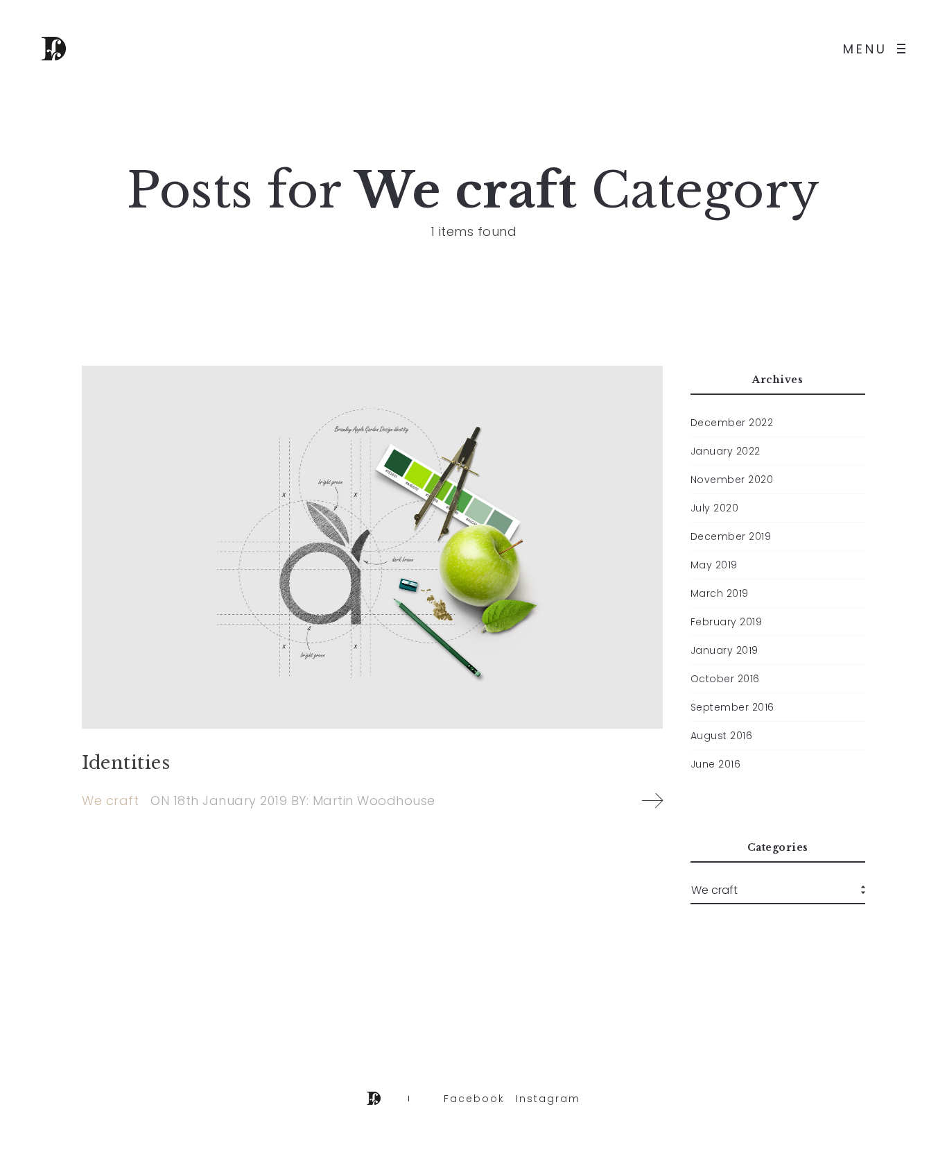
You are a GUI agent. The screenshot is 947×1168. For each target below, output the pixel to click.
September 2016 (732, 707)
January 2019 (724, 650)
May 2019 (714, 565)
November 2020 (732, 479)
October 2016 (725, 679)
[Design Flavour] (54, 48)
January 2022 (725, 451)
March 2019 (719, 593)
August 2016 (721, 736)
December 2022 (732, 423)
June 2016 (715, 764)
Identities (126, 763)
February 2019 (726, 622)
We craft (110, 800)
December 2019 (731, 536)
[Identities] (372, 547)
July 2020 (714, 508)
